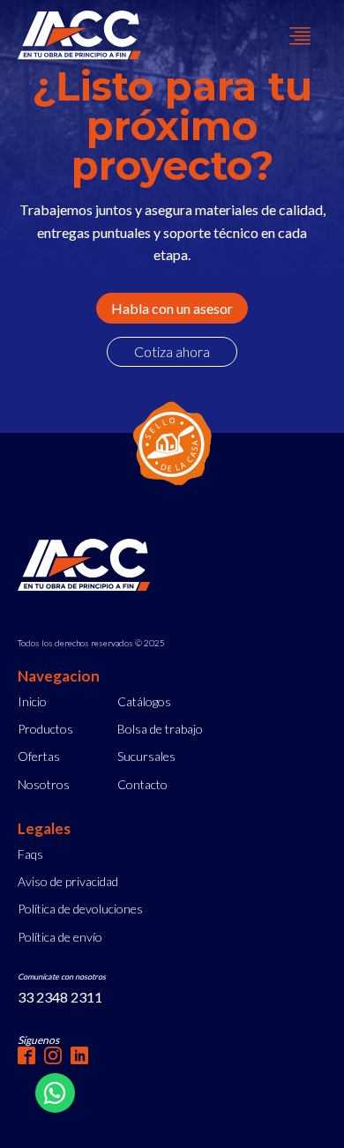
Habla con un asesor (172, 308)
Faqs (30, 853)
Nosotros (44, 784)
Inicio (32, 701)
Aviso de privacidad (68, 881)
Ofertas (39, 756)
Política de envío (60, 936)
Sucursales (146, 756)
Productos (45, 728)
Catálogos (144, 701)
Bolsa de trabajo (160, 728)
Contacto (142, 784)
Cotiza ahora (172, 351)
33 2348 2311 (60, 996)
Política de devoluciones (80, 908)
